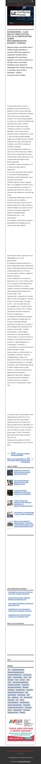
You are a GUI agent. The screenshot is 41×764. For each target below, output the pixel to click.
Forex (28, 679)
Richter (22, 699)
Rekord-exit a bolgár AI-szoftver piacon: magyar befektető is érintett (22, 472)
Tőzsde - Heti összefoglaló (14, 705)
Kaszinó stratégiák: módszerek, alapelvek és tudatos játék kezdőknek (22, 492)
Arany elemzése (27, 674)
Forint (9, 682)
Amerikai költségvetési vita (14, 674)
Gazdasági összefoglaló (14, 684)
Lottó (26, 692)
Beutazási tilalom (17, 677)
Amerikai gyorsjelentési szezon (16, 672)
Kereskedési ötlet (20, 689)
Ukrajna (10, 710)
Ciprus (25, 677)
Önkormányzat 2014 (13, 712)
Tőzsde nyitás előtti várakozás (15, 707)
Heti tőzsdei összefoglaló (14, 687)
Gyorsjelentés (25, 684)
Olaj (21, 697)
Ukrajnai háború (18, 710)
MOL (9, 697)
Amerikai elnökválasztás (18, 669)
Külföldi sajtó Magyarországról (15, 692)
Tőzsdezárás (28, 707)
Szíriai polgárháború (13, 702)
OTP (17, 699)
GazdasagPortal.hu (24, 761)
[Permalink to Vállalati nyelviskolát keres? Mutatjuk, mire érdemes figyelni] (10, 485)
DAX (30, 677)
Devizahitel (10, 679)
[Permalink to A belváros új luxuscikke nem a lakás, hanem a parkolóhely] (10, 517)
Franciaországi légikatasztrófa (20, 682)
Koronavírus (30, 689)
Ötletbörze (22, 712)
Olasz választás (28, 697)
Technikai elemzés (24, 702)
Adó (9, 669)
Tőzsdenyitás (26, 705)
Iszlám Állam (11, 689)
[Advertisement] (20, 90)
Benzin (9, 677)
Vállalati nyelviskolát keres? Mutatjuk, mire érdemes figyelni (21, 482)
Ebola (16, 679)
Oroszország (11, 699)
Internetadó (25, 687)
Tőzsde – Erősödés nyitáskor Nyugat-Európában (20, 454)
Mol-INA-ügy (15, 697)
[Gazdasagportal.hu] (20, 15)
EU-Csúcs (22, 679)
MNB (28, 694)
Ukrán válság (26, 710)
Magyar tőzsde (21, 694)
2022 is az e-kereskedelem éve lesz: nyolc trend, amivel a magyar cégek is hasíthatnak (18, 460)
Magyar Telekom (12, 694)
